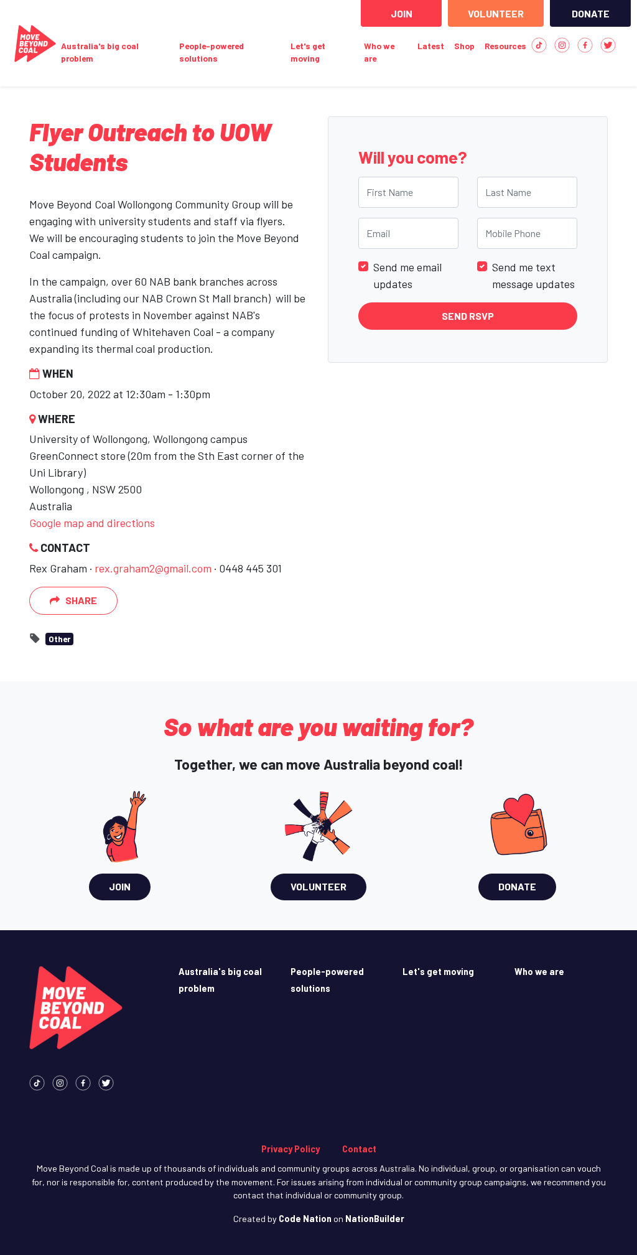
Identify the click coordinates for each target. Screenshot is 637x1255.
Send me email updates (407, 275)
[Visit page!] (539, 44)
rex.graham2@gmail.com (153, 568)
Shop (464, 45)
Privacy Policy (290, 1149)
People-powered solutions (211, 51)
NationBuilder (374, 1218)
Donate (591, 13)
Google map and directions (92, 523)
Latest (430, 45)
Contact (359, 1149)
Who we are (379, 51)
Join (401, 13)
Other (59, 638)
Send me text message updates (533, 275)
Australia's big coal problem (100, 51)
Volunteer (496, 13)
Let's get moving (308, 51)
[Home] (35, 43)
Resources (505, 45)
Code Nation (305, 1218)
